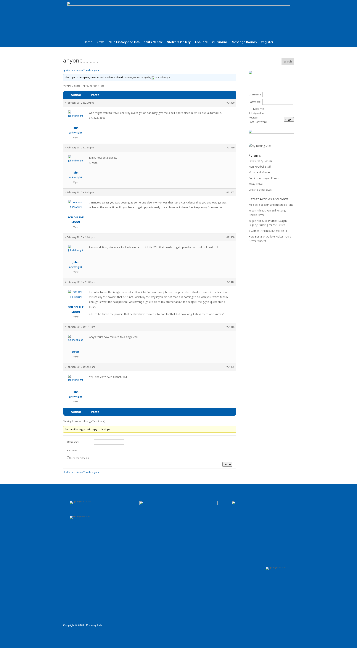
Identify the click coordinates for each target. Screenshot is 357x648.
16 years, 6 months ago (135, 77)
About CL (201, 42)
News (100, 42)
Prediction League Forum (264, 178)
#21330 (230, 102)
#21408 (230, 237)
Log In (227, 464)
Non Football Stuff (260, 166)
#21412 (230, 282)
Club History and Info (124, 42)
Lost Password (258, 122)
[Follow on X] (262, 625)
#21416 (230, 326)
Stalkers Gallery (179, 42)
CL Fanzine (220, 42)
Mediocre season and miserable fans (271, 204)
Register (267, 42)
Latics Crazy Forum (260, 161)
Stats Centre (153, 42)
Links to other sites (260, 189)
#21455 (230, 366)
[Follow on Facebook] (253, 625)
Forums (71, 70)
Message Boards (244, 42)
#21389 (230, 147)
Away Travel (83, 70)
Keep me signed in (79, 458)
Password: (72, 450)
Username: (73, 442)
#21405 (230, 192)
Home (88, 42)
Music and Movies (259, 172)
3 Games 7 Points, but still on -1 (268, 230)
